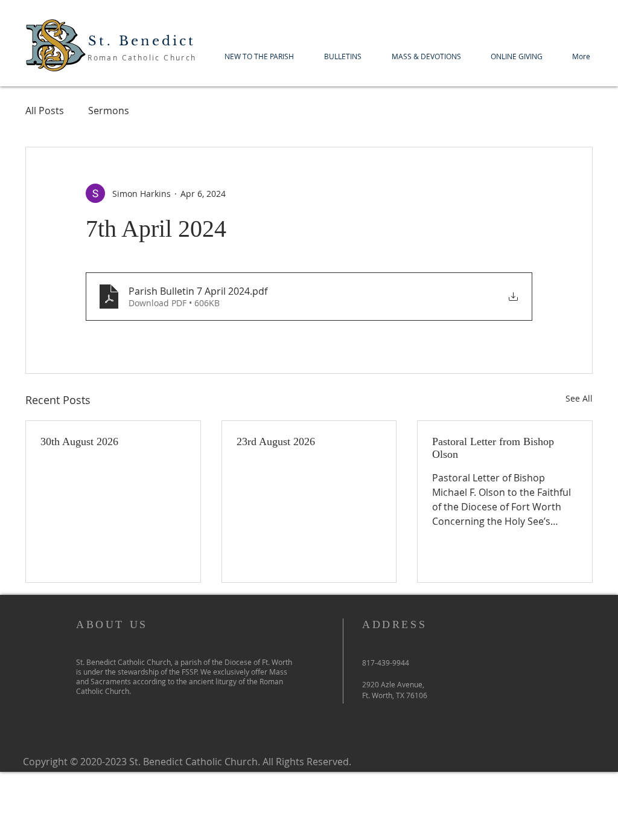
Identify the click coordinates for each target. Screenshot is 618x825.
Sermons (108, 110)
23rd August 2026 (276, 441)
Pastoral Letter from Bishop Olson (493, 447)
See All (579, 398)
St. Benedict (142, 41)
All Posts (44, 110)
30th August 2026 (79, 441)
